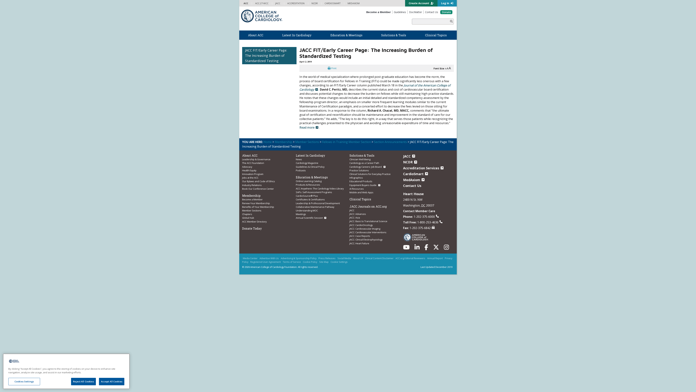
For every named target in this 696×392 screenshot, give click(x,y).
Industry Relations (252, 185)
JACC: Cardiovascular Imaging (364, 228)
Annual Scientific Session (309, 217)
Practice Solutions (359, 170)
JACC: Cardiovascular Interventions (367, 232)
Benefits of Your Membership (258, 207)
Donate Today (252, 228)
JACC (351, 210)
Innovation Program (252, 174)
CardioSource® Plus (307, 195)
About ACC (249, 155)
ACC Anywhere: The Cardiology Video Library (320, 188)
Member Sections (307, 142)
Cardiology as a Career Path (364, 163)
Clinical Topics (360, 199)
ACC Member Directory (254, 221)
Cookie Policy (310, 262)
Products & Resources (308, 184)
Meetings (301, 214)
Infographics (356, 177)
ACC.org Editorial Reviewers (410, 258)
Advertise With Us (269, 258)
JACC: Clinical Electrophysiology (365, 239)
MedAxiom (411, 180)
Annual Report (435, 258)
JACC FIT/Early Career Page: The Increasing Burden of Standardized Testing (266, 55)
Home (268, 142)
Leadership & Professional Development (318, 203)
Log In (445, 3)
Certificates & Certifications (310, 199)
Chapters (247, 214)
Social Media (344, 258)
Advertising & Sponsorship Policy (298, 258)
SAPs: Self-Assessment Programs (314, 192)
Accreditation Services (421, 168)
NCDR (408, 162)
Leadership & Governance (256, 159)
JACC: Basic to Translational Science (368, 221)
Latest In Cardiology (310, 155)
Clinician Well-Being (359, 159)
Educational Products (360, 181)
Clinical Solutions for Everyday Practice (370, 174)
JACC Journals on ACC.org (368, 206)
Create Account (419, 3)
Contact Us (412, 185)
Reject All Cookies (83, 381)
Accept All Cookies (111, 381)
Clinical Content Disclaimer (379, 258)
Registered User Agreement (265, 262)
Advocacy (247, 166)
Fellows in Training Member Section (346, 142)
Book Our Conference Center (258, 188)
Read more (306, 127)
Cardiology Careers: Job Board (365, 166)
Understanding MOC (307, 210)
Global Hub (248, 217)
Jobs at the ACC (250, 177)
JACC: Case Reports (359, 236)
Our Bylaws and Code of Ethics (258, 181)
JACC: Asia (354, 217)
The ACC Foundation (253, 163)
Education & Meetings (312, 177)
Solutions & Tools (361, 155)
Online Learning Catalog (309, 181)
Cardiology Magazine (307, 163)
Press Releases (326, 258)
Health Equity (249, 170)
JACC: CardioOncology (361, 225)
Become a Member (252, 199)
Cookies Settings (24, 381)
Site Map (324, 262)
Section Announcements (390, 142)
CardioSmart (413, 174)
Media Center (250, 258)
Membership (283, 142)
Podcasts (301, 170)
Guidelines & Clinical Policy (310, 166)
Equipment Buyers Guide (363, 185)
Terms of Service (292, 262)
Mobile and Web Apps (361, 192)
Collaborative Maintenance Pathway (315, 207)
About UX (358, 258)
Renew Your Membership (256, 203)
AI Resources (356, 188)
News (299, 159)
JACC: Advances (357, 214)
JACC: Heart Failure (359, 243)
